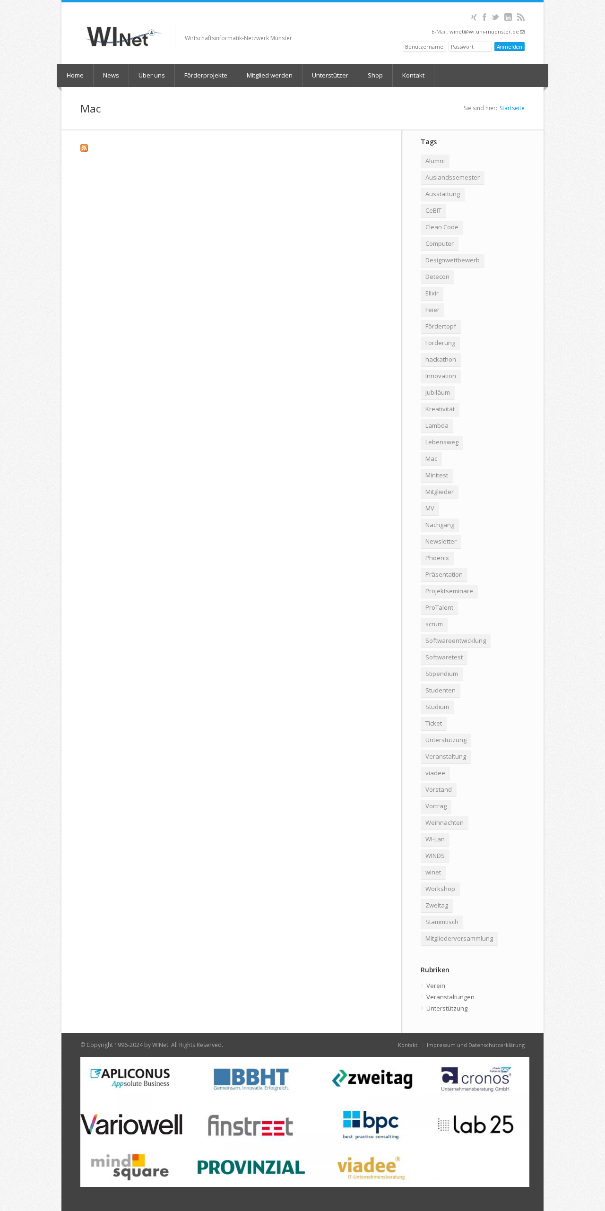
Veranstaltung (445, 756)
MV (429, 508)
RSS (520, 17)
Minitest (436, 475)
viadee (435, 773)
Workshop (440, 888)
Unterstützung (446, 739)
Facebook (484, 17)
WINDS (435, 855)
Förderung (440, 342)
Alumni (435, 160)
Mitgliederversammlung (459, 938)
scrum (434, 624)
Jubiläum (437, 392)
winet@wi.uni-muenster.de (487, 31)
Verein (435, 985)
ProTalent (439, 607)
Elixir (432, 293)
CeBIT (433, 210)
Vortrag (436, 806)
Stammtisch (441, 921)
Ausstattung (442, 194)
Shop (375, 75)
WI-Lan (435, 839)
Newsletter (441, 541)
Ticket (433, 723)
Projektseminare (449, 591)
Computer (439, 243)
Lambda (437, 425)
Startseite (512, 108)
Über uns (151, 75)
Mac (431, 458)
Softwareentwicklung (455, 640)
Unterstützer (330, 75)
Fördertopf (440, 326)
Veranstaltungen (450, 997)
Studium (437, 706)
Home (75, 75)
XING (473, 17)
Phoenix (437, 558)
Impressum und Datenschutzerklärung (476, 1044)
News (111, 75)
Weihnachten (444, 822)
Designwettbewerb (452, 260)
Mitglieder (439, 491)
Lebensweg (441, 442)
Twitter (495, 17)
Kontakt (413, 75)
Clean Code (441, 227)
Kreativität (440, 409)
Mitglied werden (270, 75)
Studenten (440, 690)
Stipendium (441, 673)
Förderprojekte (205, 75)
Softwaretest (444, 657)
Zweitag (436, 905)
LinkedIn (507, 17)
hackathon (440, 359)
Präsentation (444, 574)
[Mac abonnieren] (231, 148)
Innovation (440, 376)
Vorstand (438, 789)
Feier (432, 309)
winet (433, 872)
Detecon (437, 276)
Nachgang (439, 524)
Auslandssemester (452, 177)
